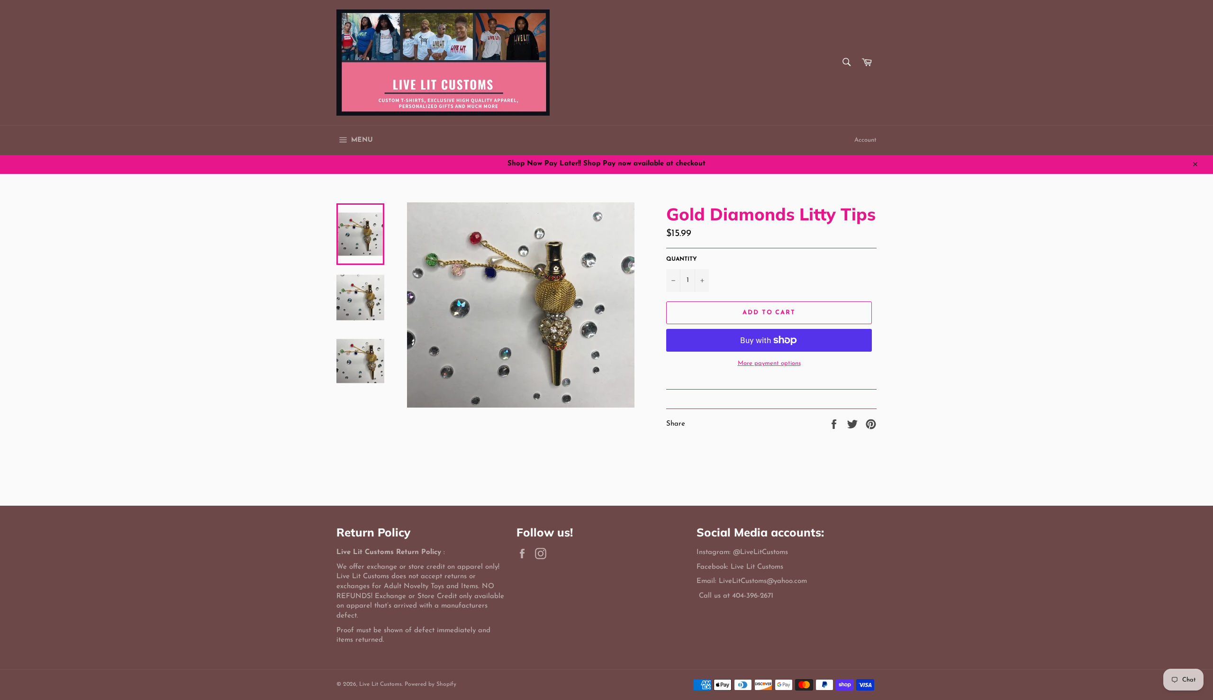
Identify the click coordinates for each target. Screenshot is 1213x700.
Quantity (681, 259)
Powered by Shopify (430, 684)
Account (865, 140)
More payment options (769, 363)
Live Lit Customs (380, 684)
